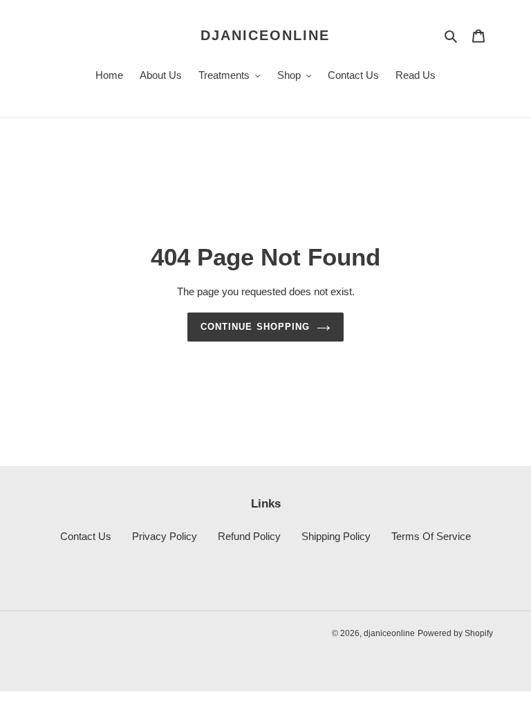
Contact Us (85, 536)
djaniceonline (265, 35)
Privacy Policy (164, 536)
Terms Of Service (431, 536)
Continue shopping (255, 327)
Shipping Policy (336, 536)
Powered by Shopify (455, 633)
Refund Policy (249, 536)
